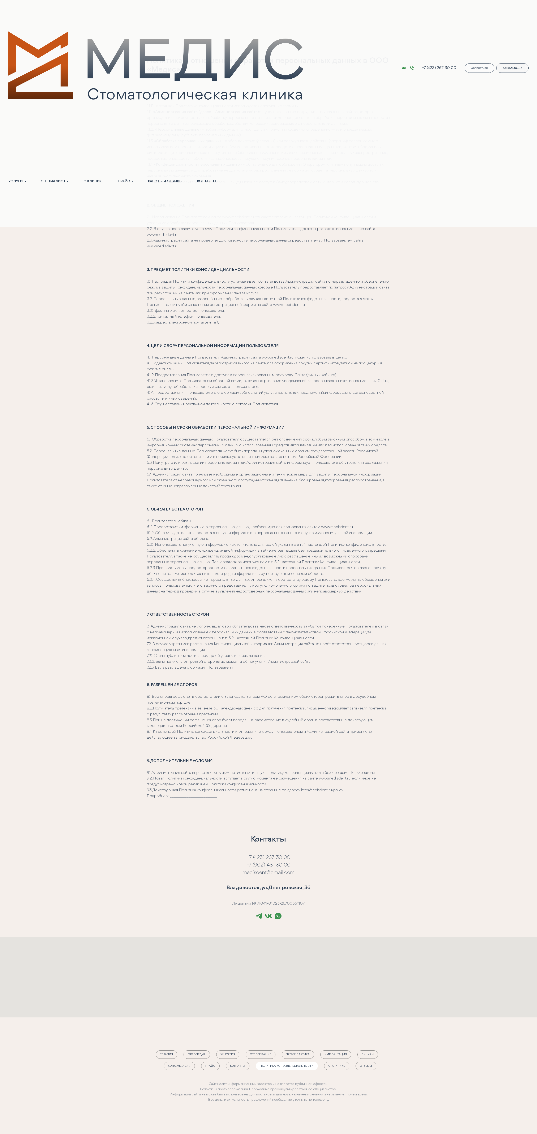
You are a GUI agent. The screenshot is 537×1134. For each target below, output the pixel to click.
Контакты (237, 1066)
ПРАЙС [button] (124, 181)
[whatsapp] (278, 916)
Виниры (368, 1054)
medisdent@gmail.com (268, 872)
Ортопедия (197, 1054)
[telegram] (259, 916)
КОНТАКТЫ (206, 181)
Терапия (166, 1054)
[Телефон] (411, 68)
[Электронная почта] (403, 68)
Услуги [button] (15, 181)
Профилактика (298, 1054)
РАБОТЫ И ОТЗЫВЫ (165, 181)
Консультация (179, 1066)
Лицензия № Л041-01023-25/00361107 (268, 903)
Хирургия (227, 1054)
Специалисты (55, 181)
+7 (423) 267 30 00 (439, 68)
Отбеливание (260, 1054)
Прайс (210, 1066)
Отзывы (366, 1066)
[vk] (268, 916)
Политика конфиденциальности (287, 1066)
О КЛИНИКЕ (93, 181)
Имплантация (336, 1054)
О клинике (336, 1066)
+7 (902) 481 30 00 (268, 865)
